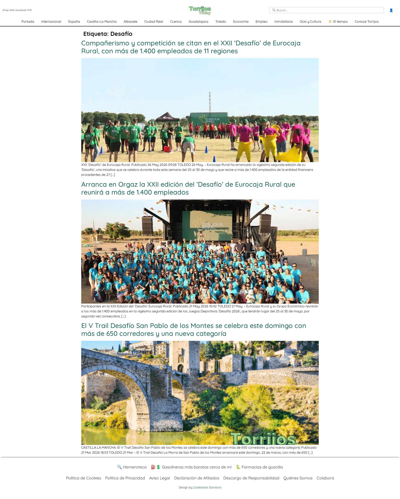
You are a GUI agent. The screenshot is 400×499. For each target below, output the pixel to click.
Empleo (262, 21)
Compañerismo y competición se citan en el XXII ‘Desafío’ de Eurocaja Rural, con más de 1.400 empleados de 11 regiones (191, 47)
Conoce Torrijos (367, 21)
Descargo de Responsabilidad (251, 477)
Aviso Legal (159, 477)
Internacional (51, 21)
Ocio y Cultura (310, 21)
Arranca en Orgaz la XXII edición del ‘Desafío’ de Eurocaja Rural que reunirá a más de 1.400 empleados (188, 188)
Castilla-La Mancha (102, 21)
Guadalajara (198, 21)
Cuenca (176, 21)
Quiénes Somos (298, 477)
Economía (241, 21)
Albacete (130, 21)
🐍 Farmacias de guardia (259, 466)
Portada (27, 21)
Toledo (220, 21)
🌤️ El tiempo (338, 21)
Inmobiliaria (284, 21)
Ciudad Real (153, 21)
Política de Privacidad (125, 477)
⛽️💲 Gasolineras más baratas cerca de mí (191, 466)
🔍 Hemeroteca (132, 466)
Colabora (325, 477)
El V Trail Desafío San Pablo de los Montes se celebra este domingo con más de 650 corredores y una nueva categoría (193, 329)
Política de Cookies (83, 477)
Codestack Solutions (207, 487)
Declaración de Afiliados (196, 477)
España (74, 21)
